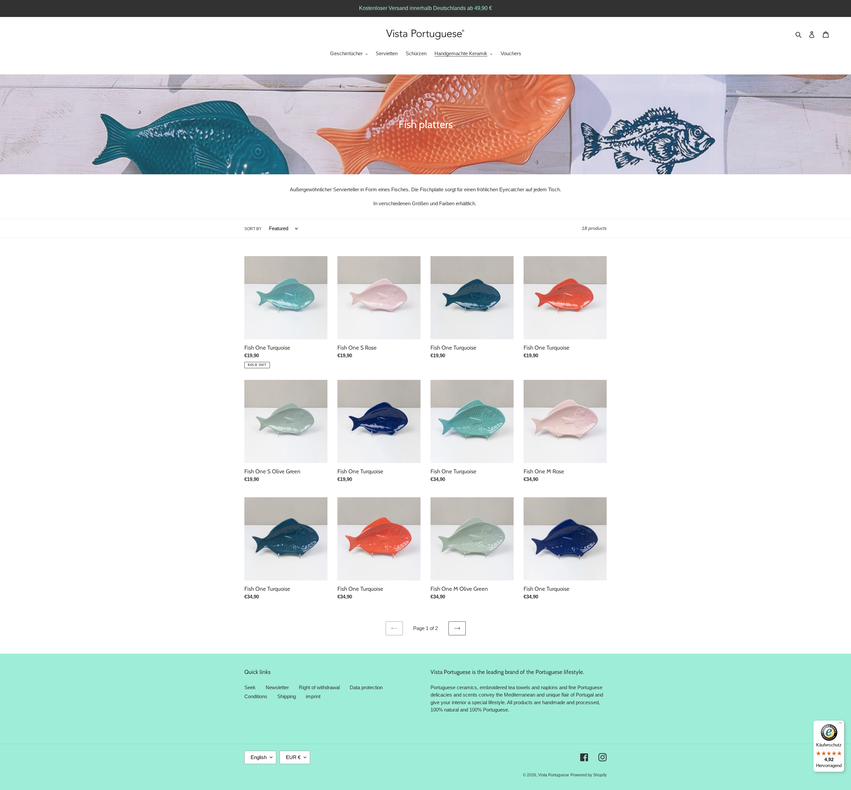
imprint (313, 696)
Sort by (253, 229)
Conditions (255, 696)
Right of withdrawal (319, 687)
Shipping (286, 696)
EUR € (293, 757)
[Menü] (840, 724)
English (259, 757)
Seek (250, 687)
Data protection (366, 687)
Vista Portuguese (553, 775)
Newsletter (277, 687)
